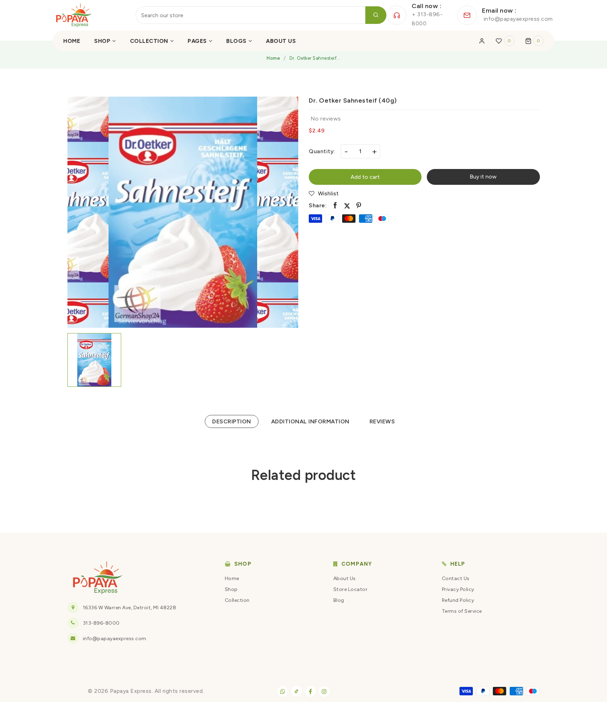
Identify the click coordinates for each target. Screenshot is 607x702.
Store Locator (350, 589)
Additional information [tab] (310, 421)
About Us (344, 578)
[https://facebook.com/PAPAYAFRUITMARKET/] (310, 691)
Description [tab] (231, 421)
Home (273, 58)
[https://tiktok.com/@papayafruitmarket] (296, 691)
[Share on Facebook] (335, 205)
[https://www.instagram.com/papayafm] (324, 691)
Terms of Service (462, 611)
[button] (534, 40)
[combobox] (261, 15)
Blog (338, 600)
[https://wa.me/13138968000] (283, 691)
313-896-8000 (101, 623)
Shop (231, 589)
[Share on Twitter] (347, 205)
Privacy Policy (458, 589)
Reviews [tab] (382, 421)
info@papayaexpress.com (114, 639)
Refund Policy (458, 600)
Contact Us (456, 578)
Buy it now (483, 176)
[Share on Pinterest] (358, 205)
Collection (237, 600)
